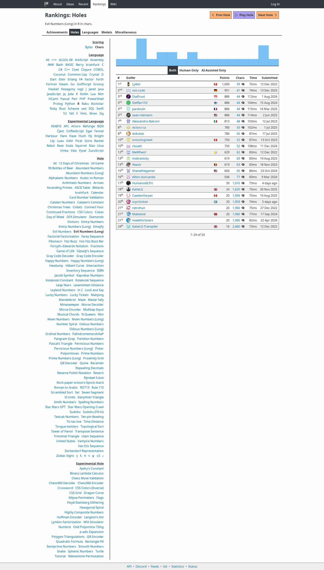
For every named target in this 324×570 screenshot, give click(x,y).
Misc (125, 32)
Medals (106, 32)
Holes (75, 32)
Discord (141, 566)
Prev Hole (223, 15)
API (129, 566)
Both (172, 70)
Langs (90, 32)
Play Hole (246, 15)
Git (165, 566)
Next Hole (265, 15)
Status (192, 566)
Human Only (189, 70)
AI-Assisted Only (214, 70)
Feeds (155, 566)
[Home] (46, 4)
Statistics (177, 566)
